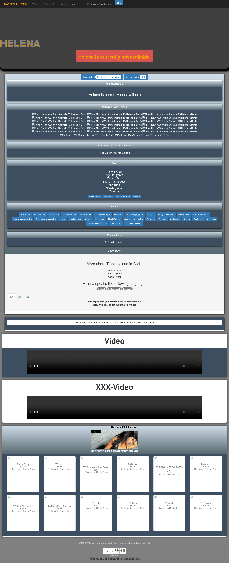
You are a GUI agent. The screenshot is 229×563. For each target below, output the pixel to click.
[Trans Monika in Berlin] (169, 497)
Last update (101, 77)
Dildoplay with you (102, 214)
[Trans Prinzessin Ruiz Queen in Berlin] (96, 460)
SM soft (88, 219)
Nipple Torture (114, 219)
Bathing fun (54, 214)
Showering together (135, 214)
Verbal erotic (116, 223)
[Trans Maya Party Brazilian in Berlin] (60, 499)
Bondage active (69, 214)
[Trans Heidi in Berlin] (60, 458)
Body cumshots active (22, 219)
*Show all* (49, 3)
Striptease (211, 219)
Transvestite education (97, 223)
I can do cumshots (200, 214)
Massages (99, 219)
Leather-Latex (75, 219)
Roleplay (162, 219)
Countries (76, 3)
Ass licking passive (133, 223)
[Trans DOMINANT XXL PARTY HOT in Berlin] (169, 460)
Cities (61, 3)
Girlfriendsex (183, 214)
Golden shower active (133, 219)
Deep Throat (85, 214)
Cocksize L (198, 219)
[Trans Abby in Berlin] (133, 497)
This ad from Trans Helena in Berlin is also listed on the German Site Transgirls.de (114, 322)
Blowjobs (151, 219)
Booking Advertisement (101, 3)
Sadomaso (174, 219)
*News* (35, 3)
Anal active (25, 214)
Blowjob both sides (166, 214)
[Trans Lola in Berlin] (96, 497)
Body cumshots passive (46, 219)
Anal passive (39, 214)
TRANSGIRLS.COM (15, 4)
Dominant (118, 214)
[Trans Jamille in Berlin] (206, 458)
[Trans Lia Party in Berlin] (23, 458)
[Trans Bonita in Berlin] (133, 458)
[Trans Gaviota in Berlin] (206, 497)
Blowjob (150, 214)
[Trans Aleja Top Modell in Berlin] (23, 499)
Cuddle (187, 219)
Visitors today (135, 77)
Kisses (62, 219)
